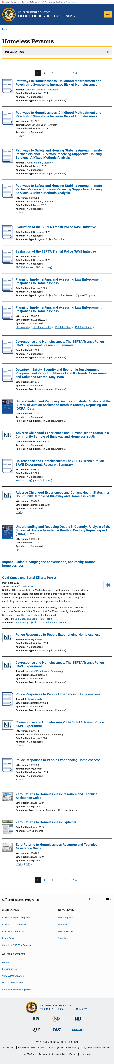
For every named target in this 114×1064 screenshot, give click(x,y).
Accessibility (8, 1047)
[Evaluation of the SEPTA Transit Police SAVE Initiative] (7, 238)
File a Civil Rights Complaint (16, 917)
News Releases (65, 931)
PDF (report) (22, 327)
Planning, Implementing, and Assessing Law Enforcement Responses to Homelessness (58, 281)
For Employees (9, 969)
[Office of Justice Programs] (9, 14)
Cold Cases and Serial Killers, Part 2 (29, 578)
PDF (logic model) (42, 327)
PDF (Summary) (44, 267)
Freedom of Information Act (52, 1054)
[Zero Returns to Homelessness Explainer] (7, 828)
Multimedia (63, 924)
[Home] (46, 14)
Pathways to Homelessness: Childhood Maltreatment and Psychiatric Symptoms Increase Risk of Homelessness (58, 83)
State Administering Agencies (16, 989)
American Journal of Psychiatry (41, 89)
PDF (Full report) (24, 267)
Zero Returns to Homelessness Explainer (46, 822)
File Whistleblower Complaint (31, 1047)
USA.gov (72, 1054)
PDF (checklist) (63, 327)
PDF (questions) (83, 327)
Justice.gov (85, 1054)
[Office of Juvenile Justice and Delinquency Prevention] (36, 1032)
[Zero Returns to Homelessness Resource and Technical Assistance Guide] (7, 797)
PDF (18, 549)
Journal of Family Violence (39, 162)
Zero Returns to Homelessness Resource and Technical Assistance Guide (57, 796)
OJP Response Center (12, 982)
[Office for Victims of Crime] (57, 1032)
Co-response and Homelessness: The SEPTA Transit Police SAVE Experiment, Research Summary (60, 343)
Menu (108, 14)
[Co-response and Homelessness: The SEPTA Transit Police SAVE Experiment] (7, 666)
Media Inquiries (65, 917)
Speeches (63, 938)
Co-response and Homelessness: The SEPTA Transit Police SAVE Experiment (60, 664)
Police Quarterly (33, 639)
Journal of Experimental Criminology (44, 671)
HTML (19, 135)
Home (4, 29)
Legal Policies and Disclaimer (96, 1047)
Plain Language (56, 1047)
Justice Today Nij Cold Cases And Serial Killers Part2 (41, 622)
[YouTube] (109, 901)
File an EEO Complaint (13, 931)
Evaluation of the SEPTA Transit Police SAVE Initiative (56, 227)
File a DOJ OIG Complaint (14, 924)
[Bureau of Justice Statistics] (56, 1022)
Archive (5, 962)
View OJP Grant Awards (14, 976)
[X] (100, 901)
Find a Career (8, 938)
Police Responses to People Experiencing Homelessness (58, 635)
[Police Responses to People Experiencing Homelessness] (7, 638)
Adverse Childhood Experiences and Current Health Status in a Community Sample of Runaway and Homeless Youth (62, 434)
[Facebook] (92, 901)
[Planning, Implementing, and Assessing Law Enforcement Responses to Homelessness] (7, 290)
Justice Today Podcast (22, 586)
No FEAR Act (30, 1054)
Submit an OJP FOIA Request (16, 945)
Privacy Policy (72, 1047)
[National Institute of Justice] (78, 1021)
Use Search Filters (14, 51)
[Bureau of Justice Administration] (36, 1021)
